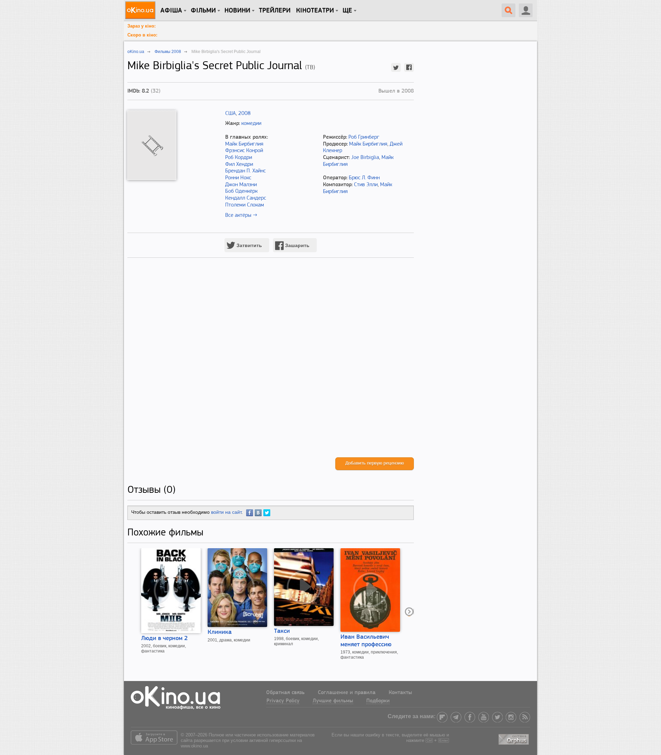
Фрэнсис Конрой (244, 150)
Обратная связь (285, 692)
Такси (282, 631)
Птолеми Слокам (244, 205)
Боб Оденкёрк (241, 191)
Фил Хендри (239, 164)
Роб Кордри (238, 157)
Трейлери (275, 10)
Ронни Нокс (238, 178)
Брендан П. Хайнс (245, 171)
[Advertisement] (270, 364)
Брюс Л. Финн (364, 178)
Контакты (400, 692)
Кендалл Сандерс (245, 198)
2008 (244, 113)
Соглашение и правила (347, 692)
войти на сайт (226, 512)
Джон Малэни (241, 185)
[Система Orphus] (514, 738)
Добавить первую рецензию (374, 463)
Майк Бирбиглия (244, 144)
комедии (251, 123)
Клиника (220, 632)
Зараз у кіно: (141, 26)
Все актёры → (241, 215)
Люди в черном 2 (164, 639)
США (230, 113)
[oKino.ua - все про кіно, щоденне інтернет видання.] (141, 10)
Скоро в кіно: (142, 35)
